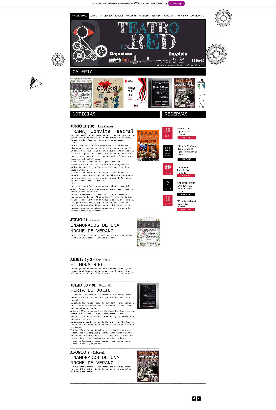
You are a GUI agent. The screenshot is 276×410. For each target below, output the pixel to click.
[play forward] (201, 93)
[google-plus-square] (199, 398)
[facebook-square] (194, 398)
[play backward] (74, 93)
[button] (81, 93)
